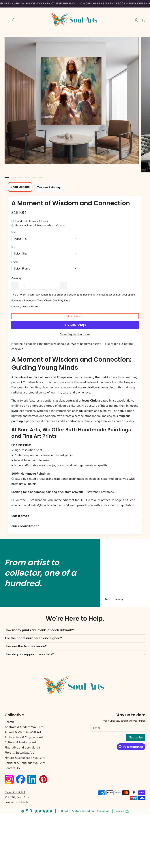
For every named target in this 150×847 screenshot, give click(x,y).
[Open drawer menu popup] (6, 19)
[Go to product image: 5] (41, 177)
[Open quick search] (13, 19)
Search (9, 722)
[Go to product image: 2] (20, 177)
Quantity (16, 278)
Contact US (12, 768)
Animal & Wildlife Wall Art (23, 732)
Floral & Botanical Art (19, 753)
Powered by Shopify (16, 802)
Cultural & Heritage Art (20, 742)
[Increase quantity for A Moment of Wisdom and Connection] (63, 285)
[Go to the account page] (136, 20)
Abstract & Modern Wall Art (24, 727)
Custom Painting (48, 187)
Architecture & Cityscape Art (24, 737)
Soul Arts (22, 797)
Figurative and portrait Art (22, 747)
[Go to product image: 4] (34, 177)
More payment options (75, 334)
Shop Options (20, 186)
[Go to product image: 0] (7, 177)
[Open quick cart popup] (143, 19)
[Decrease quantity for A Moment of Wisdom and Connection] (14, 285)
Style (14, 232)
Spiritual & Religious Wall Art (25, 763)
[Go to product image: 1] (13, 177)
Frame (14, 262)
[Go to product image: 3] (27, 177)
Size (13, 247)
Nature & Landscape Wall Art (25, 758)
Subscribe (136, 737)
